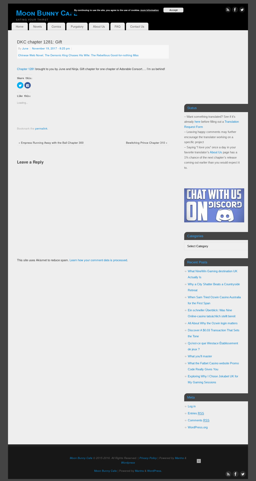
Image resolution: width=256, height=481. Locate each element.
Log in (192, 406)
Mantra (179, 458)
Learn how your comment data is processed (98, 260)
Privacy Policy (148, 458)
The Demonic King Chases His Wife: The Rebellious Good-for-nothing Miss (92, 55)
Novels (37, 26)
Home (19, 26)
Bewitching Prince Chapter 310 (146, 143)
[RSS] (228, 10)
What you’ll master (200, 356)
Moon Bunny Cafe (81, 458)
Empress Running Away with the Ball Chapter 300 (51, 143)
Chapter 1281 (26, 69)
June (25, 48)
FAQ (117, 26)
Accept (173, 10)
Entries (196, 413)
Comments (198, 420)
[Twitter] (242, 10)
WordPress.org (198, 427)
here (197, 121)
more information (149, 10)
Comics (56, 26)
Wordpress (128, 462)
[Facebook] (235, 10)
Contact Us (137, 26)
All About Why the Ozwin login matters (213, 323)
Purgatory (77, 26)
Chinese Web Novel (30, 55)
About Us (99, 26)
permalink (41, 128)
